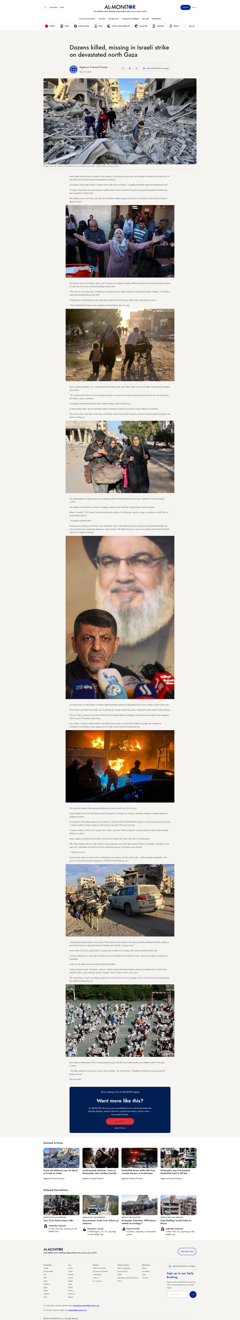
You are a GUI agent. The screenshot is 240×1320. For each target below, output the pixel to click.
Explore (145, 19)
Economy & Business (130, 19)
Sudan (70, 1287)
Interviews (156, 19)
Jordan (70, 1268)
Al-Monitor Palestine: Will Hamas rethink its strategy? (139, 1222)
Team (144, 1274)
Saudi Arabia (48, 1271)
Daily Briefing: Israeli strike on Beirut (175, 1222)
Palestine (47, 1284)
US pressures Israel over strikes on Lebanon (100, 1222)
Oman (70, 1271)
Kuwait (70, 1278)
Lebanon (47, 1294)
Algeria (70, 1297)
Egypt (45, 1287)
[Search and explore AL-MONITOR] (46, 7)
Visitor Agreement (124, 1268)
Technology (113, 19)
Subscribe (185, 7)
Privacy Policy (123, 1271)
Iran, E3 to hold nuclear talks (58, 1220)
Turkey (46, 1268)
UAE (45, 1278)
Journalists (145, 1271)
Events (62, 7)
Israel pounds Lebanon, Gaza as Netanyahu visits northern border (99, 1172)
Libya (70, 1284)
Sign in (194, 7)
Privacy (123, 1128)
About (144, 1268)
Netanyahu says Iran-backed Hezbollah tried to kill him (175, 1172)
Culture (101, 19)
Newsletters (54, 7)
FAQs (120, 1274)
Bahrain (71, 1274)
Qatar (46, 1290)
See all (191, 26)
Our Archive (97, 1281)
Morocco (71, 1294)
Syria (45, 1297)
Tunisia (70, 1290)
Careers (145, 1278)
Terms (116, 1128)
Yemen (70, 1281)
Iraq (69, 1265)
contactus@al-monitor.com (77, 1310)
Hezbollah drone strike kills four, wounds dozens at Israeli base (139, 1172)
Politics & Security (87, 19)
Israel (45, 1281)
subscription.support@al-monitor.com (86, 1305)
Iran (45, 1274)
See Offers (120, 1121)
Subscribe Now (187, 1251)
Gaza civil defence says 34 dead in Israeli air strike (60, 1172)
